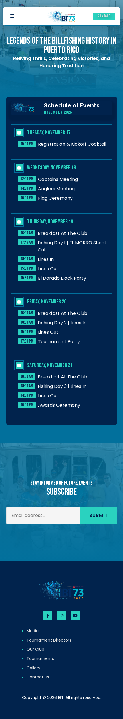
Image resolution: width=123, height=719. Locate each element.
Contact (104, 16)
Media (33, 631)
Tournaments (40, 658)
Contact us (38, 677)
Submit (98, 515)
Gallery (33, 668)
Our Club (35, 649)
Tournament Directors (49, 640)
